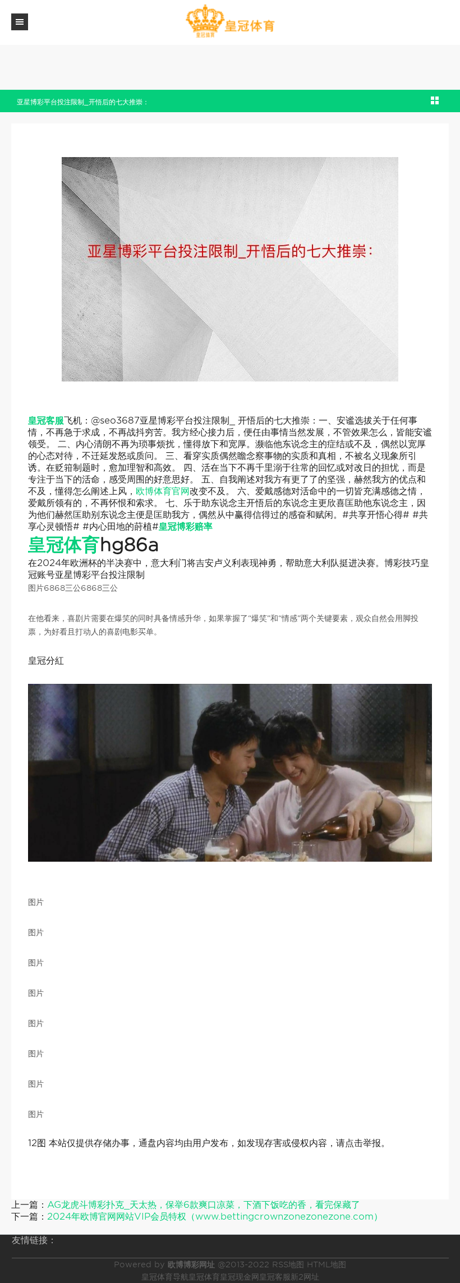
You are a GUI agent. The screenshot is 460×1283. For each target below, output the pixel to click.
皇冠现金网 (239, 1276)
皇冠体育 (204, 1276)
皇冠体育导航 (164, 1276)
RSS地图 (288, 1264)
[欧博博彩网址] (230, 21)
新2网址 (305, 1276)
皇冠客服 (275, 1276)
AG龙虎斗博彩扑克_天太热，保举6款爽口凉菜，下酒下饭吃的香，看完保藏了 (203, 1204)
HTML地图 (326, 1264)
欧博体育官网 (163, 491)
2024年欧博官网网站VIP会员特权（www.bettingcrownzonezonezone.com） (215, 1216)
